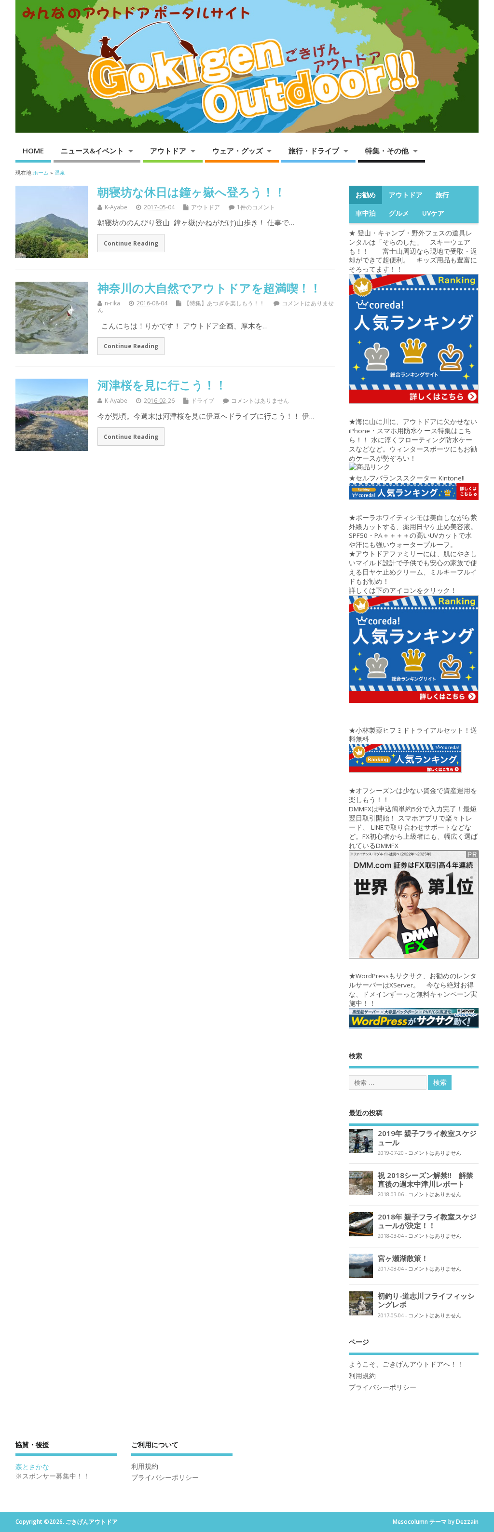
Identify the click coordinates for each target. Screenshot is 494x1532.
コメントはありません (260, 401)
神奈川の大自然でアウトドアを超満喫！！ (209, 288)
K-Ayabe (116, 207)
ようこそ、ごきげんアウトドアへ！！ (406, 1364)
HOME (33, 150)
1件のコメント (256, 207)
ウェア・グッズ (237, 150)
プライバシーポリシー (382, 1387)
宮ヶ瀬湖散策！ (403, 1258)
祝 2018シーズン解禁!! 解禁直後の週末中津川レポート (425, 1179)
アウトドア (168, 150)
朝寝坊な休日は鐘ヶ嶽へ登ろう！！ (191, 192)
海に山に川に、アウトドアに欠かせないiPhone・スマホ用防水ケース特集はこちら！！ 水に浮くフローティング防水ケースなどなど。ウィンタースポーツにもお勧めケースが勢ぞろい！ (413, 440)
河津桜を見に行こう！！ (162, 385)
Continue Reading (131, 243)
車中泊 (366, 213)
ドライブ (202, 401)
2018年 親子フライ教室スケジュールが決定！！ (427, 1221)
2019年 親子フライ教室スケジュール (427, 1137)
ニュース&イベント (92, 150)
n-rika (112, 303)
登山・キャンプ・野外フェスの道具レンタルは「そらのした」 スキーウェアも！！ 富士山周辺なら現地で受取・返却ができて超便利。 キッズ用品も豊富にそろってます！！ (413, 251)
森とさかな (32, 1467)
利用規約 (362, 1375)
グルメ (399, 213)
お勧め (366, 195)
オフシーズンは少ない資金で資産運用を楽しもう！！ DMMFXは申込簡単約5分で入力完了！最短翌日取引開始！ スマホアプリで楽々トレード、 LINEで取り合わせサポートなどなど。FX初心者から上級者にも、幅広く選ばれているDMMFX (413, 817)
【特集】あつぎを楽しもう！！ (224, 303)
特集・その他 (387, 150)
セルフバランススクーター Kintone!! (411, 478)
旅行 (442, 195)
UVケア (433, 213)
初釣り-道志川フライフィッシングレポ (426, 1300)
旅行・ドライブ (313, 150)
